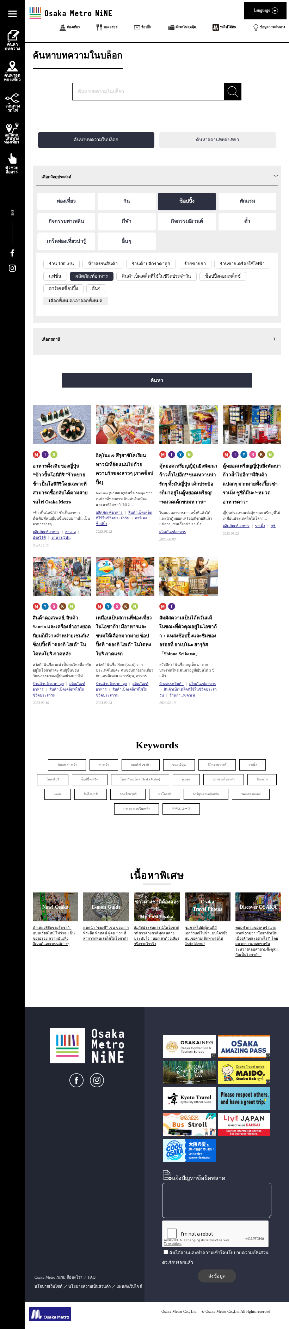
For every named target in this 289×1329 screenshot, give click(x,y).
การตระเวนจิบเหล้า (136, 808)
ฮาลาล (70, 532)
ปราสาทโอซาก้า (224, 779)
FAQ (92, 1277)
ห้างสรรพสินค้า (171, 684)
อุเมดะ (186, 779)
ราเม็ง (260, 526)
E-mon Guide (106, 907)
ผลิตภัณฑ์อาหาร (46, 532)
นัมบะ (58, 794)
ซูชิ (273, 526)
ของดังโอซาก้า (140, 764)
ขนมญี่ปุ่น (179, 764)
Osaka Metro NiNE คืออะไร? (58, 1277)
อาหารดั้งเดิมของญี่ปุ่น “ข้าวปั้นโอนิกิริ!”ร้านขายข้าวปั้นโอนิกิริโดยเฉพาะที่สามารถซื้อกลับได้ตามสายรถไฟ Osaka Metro (60, 484)
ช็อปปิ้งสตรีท (89, 779)
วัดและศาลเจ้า (67, 764)
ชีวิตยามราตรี (217, 764)
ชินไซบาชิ (91, 794)
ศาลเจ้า (104, 764)
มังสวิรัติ (39, 537)
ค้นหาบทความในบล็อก (96, 139)
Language (262, 10)
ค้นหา (156, 380)
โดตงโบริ (52, 779)
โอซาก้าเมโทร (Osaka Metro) (140, 779)
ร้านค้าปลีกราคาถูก (48, 684)
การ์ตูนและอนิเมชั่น (206, 794)
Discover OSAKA (258, 907)
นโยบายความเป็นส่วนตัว (89, 1286)
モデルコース (181, 808)
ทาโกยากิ (164, 794)
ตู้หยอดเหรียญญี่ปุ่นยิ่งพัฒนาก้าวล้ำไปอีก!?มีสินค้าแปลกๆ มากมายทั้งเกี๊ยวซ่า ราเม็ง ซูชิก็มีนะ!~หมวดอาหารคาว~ (252, 484)
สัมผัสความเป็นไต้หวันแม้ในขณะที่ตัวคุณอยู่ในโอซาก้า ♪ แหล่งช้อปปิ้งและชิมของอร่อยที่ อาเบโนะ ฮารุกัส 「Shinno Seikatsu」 (188, 635)
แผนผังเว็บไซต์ (129, 1286)
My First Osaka (157, 909)
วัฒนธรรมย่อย (250, 794)
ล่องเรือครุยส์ (127, 794)
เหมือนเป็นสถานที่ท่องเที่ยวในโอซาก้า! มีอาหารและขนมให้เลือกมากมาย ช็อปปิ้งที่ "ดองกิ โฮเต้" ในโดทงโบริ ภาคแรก (124, 635)
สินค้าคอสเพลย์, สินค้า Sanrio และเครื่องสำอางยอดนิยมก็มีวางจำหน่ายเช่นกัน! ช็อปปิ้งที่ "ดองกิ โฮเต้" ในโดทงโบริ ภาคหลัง (62, 635)
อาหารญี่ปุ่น (60, 537)
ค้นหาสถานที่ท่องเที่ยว (217, 139)
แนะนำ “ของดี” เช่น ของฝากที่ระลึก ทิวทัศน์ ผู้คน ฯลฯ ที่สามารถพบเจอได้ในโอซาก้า (106, 933)
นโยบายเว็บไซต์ (48, 1286)
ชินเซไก (262, 779)
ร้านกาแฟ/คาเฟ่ (182, 695)
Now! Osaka (55, 907)
